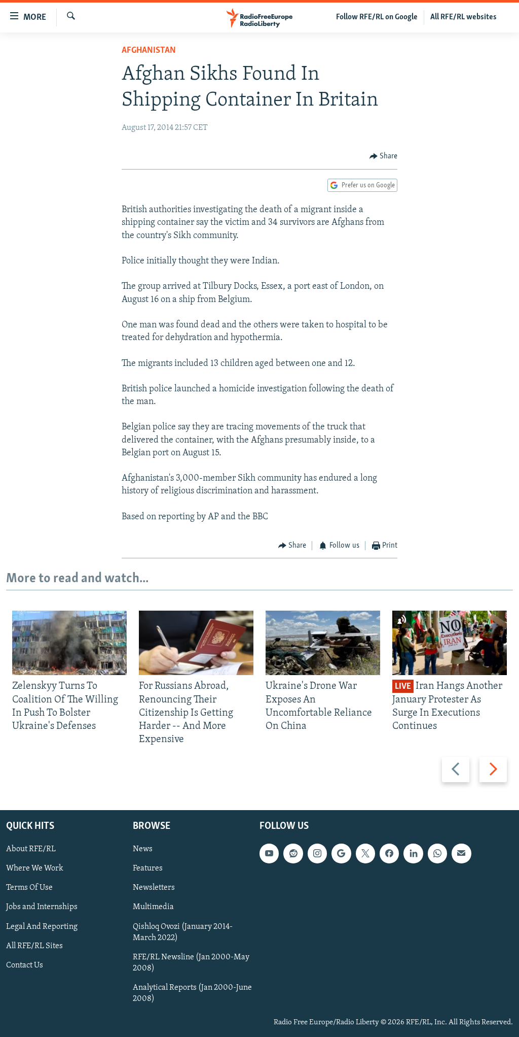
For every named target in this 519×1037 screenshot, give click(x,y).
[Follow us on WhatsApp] (437, 853)
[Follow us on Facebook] (389, 853)
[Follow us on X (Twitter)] (365, 853)
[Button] (383, 156)
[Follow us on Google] (341, 853)
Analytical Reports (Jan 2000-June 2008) (192, 992)
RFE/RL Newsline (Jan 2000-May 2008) (191, 962)
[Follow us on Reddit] (293, 853)
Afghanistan (149, 50)
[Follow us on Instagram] (317, 853)
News (143, 849)
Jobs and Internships (42, 907)
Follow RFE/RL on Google (377, 17)
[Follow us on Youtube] (269, 853)
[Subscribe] (461, 853)
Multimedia (153, 907)
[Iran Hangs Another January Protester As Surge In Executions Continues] (449, 643)
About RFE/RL (31, 849)
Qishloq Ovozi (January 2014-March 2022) (183, 932)
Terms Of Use (29, 888)
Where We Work (34, 868)
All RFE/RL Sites (34, 946)
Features (148, 868)
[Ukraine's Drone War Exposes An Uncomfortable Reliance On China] (323, 643)
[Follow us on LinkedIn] (413, 853)
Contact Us (24, 965)
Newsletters (154, 888)
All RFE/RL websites (463, 17)
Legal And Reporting (42, 926)
